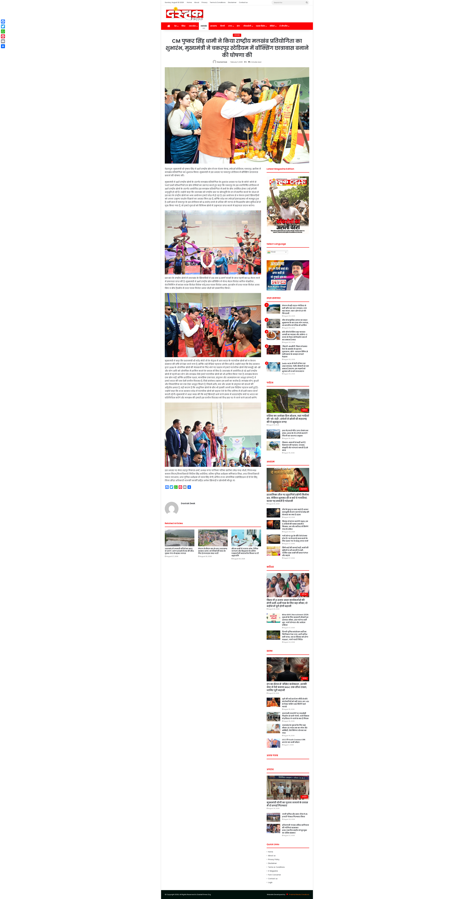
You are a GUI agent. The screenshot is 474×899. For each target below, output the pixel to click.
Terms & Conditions (218, 2)
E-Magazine (273, 871)
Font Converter (274, 875)
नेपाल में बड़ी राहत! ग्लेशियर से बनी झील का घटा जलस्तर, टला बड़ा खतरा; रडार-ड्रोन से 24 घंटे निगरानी (294, 309)
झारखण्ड (213, 26)
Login (270, 882)
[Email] (2, 41)
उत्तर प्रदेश (192, 26)
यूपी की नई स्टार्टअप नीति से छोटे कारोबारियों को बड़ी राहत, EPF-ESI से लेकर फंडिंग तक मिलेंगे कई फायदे (295, 703)
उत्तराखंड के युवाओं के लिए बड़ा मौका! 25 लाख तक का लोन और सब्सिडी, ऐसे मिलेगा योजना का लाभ (294, 729)
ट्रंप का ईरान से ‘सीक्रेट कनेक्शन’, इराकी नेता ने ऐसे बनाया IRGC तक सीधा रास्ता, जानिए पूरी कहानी (287, 687)
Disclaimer (232, 2)
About (196, 2)
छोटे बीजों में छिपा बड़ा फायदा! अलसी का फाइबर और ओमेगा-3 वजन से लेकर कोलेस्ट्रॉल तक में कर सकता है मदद (294, 336)
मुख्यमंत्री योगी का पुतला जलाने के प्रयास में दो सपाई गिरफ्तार (287, 804)
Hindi (273, 252)
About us (272, 855)
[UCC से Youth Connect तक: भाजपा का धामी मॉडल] (273, 743)
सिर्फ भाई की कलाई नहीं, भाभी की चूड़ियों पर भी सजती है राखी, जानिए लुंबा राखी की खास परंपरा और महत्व (295, 551)
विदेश (183, 26)
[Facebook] (2, 21)
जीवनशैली (247, 26)
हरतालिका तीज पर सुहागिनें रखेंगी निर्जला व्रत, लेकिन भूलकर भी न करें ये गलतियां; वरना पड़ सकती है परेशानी (288, 497)
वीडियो (272, 26)
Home (189, 2)
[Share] (2, 46)
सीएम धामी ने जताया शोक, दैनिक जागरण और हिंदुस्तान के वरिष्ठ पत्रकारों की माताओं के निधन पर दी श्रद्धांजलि (245, 552)
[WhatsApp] (2, 31)
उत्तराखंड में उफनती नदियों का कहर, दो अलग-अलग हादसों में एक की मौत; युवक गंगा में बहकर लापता (179, 551)
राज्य (230, 26)
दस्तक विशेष (260, 26)
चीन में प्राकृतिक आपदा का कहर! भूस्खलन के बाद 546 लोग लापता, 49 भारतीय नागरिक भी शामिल (295, 322)
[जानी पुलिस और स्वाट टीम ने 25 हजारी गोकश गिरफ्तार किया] (273, 817)
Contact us (243, 2)
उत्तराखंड (204, 26)
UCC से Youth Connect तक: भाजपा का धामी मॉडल (294, 740)
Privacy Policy (273, 859)
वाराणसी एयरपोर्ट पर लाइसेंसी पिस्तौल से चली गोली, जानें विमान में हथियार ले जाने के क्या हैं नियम (295, 716)
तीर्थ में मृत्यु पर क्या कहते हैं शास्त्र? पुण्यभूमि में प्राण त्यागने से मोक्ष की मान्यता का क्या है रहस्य (295, 512)
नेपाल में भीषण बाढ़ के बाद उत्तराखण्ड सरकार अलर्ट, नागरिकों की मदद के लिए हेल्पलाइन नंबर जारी (212, 551)
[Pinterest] (2, 36)
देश (175, 26)
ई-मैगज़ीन (283, 26)
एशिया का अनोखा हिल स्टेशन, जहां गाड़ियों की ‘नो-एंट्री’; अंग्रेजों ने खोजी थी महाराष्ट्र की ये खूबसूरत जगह (288, 419)
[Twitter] (2, 26)
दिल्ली (222, 26)
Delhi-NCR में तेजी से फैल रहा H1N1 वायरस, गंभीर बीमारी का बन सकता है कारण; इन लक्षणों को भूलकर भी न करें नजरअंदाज (295, 367)
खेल (238, 26)
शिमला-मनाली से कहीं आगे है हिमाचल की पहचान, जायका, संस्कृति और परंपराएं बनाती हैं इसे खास (295, 446)
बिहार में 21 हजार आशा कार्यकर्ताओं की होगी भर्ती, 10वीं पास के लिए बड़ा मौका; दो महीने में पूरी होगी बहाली (287, 603)
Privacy (204, 2)
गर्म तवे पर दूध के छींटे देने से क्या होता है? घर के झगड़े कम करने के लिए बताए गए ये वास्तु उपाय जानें (295, 538)
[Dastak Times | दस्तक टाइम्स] (184, 14)
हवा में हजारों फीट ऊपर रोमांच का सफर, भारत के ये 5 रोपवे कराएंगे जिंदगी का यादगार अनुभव (295, 433)
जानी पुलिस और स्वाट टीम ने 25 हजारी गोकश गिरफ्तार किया (294, 815)
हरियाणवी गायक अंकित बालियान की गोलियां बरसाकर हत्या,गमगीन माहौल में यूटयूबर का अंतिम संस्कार (295, 829)
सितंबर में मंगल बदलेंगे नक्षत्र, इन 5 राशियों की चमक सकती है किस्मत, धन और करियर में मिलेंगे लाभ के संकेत (295, 525)
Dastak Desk (222, 62)
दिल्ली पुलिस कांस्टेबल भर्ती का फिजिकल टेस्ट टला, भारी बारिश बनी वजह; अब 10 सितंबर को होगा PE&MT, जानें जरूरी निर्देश (295, 635)
